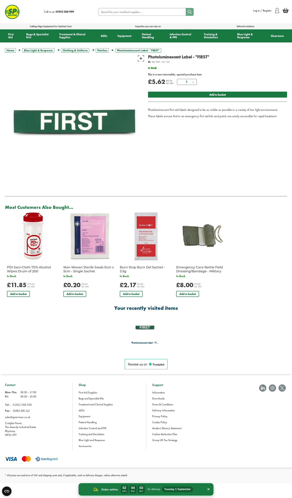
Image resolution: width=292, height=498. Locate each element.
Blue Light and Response (92, 440)
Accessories (85, 446)
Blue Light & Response (245, 36)
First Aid (11, 36)
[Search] (190, 12)
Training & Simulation (211, 36)
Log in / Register (262, 10)
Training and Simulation (91, 434)
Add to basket (217, 94)
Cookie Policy (159, 422)
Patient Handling (148, 36)
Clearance (277, 36)
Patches (102, 50)
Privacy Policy (159, 416)
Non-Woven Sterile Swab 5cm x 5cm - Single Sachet (88, 269)
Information (158, 392)
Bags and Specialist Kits (91, 398)
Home (10, 50)
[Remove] (180, 82)
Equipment (124, 36)
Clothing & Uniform (75, 50)
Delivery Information (163, 410)
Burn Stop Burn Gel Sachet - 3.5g (142, 269)
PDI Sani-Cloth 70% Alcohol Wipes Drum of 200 (29, 269)
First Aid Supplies (88, 392)
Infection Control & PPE (180, 36)
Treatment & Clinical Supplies (72, 36)
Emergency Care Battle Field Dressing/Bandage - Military (199, 269)
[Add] (193, 82)
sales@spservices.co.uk (17, 417)
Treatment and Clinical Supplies (96, 404)
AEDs (104, 36)
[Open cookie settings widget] (7, 491)
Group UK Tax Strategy (164, 440)
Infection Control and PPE (92, 428)
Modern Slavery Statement (166, 428)
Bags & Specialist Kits (37, 36)
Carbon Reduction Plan (164, 434)
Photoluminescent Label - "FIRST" (144, 342)
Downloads (158, 398)
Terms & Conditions (162, 404)
